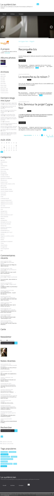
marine (29, 95)
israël (15, 463)
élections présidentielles (46, 94)
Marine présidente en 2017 (7, 214)
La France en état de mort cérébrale (9, 395)
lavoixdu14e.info (12, 127)
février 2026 (3, 85)
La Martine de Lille (5, 198)
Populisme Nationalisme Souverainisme (6, 228)
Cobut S (2, 297)
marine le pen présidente (7, 459)
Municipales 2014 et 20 (6, 222)
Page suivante (50, 136)
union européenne (5, 456)
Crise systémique (4, 169)
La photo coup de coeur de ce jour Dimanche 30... (8, 118)
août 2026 (3, 74)
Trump (2, 243)
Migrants (3, 218)
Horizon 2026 (4, 187)
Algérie (7, 291)
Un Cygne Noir (4, 246)
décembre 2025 (4, 88)
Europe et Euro (4, 182)
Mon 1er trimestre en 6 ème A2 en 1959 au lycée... (8, 111)
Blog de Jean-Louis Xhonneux (7, 108)
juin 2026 (3, 78)
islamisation (3, 466)
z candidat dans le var (29, 67)
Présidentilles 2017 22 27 (6, 232)
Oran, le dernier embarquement (8, 384)
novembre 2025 (4, 90)
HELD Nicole (3, 322)
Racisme (2, 234)
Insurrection (3, 193)
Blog (2, 163)
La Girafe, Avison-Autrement (10, 104)
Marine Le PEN (4, 213)
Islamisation (3, 194)
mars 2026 (3, 83)
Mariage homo (4, 211)
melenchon (24, 95)
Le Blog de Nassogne (10, 115)
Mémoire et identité (10, 309)
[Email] (38, 4)
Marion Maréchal (4, 216)
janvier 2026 (3, 87)
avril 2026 (3, 81)
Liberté (4, 130)
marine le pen (4, 454)
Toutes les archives (4, 92)
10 (4, 147)
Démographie (4, 173)
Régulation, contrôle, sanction (7, 236)
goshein (2, 262)
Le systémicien (8, 4)
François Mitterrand (10, 297)
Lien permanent (23, 65)
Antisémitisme (4, 162)
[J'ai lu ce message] (52, 493)
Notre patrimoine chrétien (7, 263)
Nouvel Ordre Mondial (6, 223)
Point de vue (3, 225)
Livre (2, 209)
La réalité (8, 316)
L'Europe (3, 401)
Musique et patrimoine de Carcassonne (9, 134)
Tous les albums (4, 66)
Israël (2, 196)
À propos (21, 14)
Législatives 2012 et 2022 (7, 202)
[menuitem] (4, 14)
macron (20, 95)
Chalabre (10, 124)
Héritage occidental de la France (8, 406)
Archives (12, 14)
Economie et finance (5, 176)
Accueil (4, 14)
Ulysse (7, 303)
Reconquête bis (28, 49)
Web (2, 250)
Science (2, 239)
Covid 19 (3, 167)
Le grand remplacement (6, 200)
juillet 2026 (3, 76)
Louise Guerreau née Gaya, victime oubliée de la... (8, 133)
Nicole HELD (3, 284)
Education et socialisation (6, 178)
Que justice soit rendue (6, 391)
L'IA (1, 372)
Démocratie (3, 171)
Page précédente (28, 135)
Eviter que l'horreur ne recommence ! (8, 270)
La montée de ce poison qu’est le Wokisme (8, 413)
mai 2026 (3, 79)
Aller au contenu (4, 1)
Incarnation (7, 121)
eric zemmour (4, 461)
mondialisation (4, 220)
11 (49, 135)
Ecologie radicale (4, 174)
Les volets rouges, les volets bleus (8, 129)
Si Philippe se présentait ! (9, 277)
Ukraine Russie (4, 245)
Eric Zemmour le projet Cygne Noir (36, 106)
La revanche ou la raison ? (34, 76)
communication (4, 165)
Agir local (3, 160)
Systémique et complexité (6, 241)
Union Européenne (5, 248)
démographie (4, 452)
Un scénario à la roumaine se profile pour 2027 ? (9, 366)
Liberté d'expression (5, 207)
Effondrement (4, 180)
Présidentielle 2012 (5, 230)
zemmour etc (34, 95)
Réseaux (3, 237)
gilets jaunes (3, 185)
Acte (2, 121)
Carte (3, 329)
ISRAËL (2, 420)
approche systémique (6, 463)
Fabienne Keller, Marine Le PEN (8, 183)
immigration (14, 456)
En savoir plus (6, 495)
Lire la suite (7, 52)
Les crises (3, 205)
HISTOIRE (3, 378)
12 (52, 135)
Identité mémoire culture (6, 189)
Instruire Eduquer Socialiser (7, 191)
